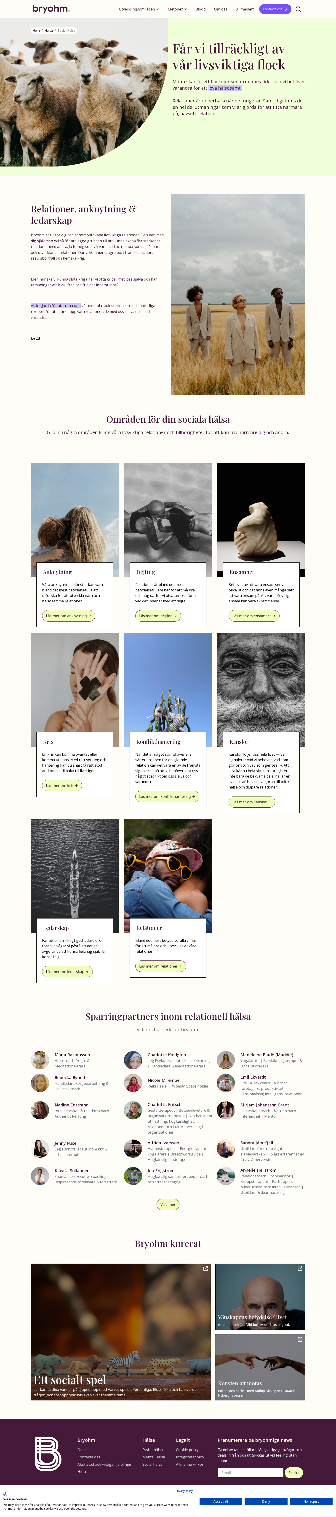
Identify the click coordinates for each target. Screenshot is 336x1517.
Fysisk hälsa (152, 1449)
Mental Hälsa (153, 1457)
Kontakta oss (272, 9)
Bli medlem (245, 9)
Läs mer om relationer (158, 966)
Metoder (175, 9)
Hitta (81, 1471)
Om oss (220, 9)
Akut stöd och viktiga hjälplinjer (104, 1464)
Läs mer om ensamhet (251, 615)
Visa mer (168, 1204)
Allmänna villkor (189, 1464)
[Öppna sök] (298, 9)
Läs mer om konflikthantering (165, 796)
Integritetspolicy (190, 1457)
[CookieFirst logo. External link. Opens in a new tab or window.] (5, 1494)
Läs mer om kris (60, 785)
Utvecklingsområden (137, 9)
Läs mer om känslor (249, 801)
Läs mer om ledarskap (65, 971)
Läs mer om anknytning (66, 615)
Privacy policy (184, 1491)
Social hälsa (152, 1464)
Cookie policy (187, 1449)
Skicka (293, 1472)
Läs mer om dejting (156, 615)
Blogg (201, 9)
